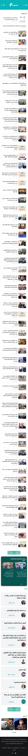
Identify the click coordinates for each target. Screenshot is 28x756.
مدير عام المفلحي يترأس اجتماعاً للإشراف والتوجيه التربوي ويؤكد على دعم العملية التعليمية (10, 322)
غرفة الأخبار (11, 701)
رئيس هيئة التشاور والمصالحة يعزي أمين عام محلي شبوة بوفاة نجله (10, 182)
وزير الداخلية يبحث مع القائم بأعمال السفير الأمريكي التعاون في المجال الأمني (10, 242)
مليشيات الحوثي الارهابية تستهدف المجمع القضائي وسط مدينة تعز (11, 434)
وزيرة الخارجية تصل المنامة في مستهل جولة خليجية (10, 190)
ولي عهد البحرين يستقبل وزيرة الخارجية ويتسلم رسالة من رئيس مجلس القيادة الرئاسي (10, 216)
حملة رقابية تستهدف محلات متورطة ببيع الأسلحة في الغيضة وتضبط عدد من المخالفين (10, 147)
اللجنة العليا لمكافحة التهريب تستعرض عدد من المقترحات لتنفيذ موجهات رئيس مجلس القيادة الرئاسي (10, 332)
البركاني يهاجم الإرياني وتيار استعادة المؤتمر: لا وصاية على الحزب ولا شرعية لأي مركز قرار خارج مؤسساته (10, 478)
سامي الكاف (11, 602)
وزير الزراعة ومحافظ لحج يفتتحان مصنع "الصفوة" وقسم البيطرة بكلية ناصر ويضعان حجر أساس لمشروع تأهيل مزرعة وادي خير (10, 524)
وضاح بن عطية (11, 674)
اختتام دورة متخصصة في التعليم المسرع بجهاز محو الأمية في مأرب (10, 415)
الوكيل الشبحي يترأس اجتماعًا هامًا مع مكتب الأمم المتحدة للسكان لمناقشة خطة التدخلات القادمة (11, 488)
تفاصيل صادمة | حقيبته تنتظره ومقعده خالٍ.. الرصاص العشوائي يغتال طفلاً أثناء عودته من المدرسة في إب (10, 66)
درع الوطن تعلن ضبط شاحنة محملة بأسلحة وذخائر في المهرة (14, 25)
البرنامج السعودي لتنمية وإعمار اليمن (18, 559)
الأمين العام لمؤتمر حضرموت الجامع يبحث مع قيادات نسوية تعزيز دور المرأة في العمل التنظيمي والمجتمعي (10, 164)
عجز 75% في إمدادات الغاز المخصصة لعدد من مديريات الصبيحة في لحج (10, 18)
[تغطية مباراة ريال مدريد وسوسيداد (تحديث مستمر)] (7, 724)
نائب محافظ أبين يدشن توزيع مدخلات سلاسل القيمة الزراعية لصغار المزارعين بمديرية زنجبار (21, 574)
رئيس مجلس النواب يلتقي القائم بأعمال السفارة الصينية (10, 225)
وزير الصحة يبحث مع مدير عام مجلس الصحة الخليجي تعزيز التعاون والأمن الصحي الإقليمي (10, 313)
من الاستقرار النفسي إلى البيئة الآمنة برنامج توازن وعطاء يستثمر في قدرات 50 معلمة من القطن (10, 295)
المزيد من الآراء (14, 709)
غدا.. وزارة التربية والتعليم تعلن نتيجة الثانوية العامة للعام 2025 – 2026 (11, 156)
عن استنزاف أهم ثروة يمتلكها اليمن (16, 610)
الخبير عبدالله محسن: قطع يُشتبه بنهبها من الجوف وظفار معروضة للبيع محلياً (15, 49)
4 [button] (12, 732)
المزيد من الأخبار (14, 553)
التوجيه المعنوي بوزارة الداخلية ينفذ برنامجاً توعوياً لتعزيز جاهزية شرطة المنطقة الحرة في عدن (11, 451)
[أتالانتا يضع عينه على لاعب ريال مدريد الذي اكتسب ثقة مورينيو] (20, 724)
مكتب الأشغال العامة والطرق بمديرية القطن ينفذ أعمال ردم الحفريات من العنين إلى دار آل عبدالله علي (10, 377)
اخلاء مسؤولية (9, 747)
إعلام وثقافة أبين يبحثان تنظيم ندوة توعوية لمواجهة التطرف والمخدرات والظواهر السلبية (11, 110)
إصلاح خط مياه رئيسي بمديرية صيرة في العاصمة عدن (10, 386)
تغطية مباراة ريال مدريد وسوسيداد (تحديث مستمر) (8, 726)
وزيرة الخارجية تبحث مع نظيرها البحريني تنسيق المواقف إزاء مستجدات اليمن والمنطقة (10, 128)
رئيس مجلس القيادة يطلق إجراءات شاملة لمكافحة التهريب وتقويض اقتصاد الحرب (10, 543)
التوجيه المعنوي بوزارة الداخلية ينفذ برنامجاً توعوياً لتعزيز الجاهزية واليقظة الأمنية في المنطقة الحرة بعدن (11, 259)
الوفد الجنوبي (22, 669)
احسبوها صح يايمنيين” (20, 682)
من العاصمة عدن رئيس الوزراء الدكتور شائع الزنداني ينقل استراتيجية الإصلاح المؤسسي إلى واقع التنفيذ (14, 637)
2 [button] (14, 732)
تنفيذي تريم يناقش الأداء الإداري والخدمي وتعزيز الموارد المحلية (10, 57)
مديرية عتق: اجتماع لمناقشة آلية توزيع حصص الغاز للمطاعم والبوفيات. (10, 251)
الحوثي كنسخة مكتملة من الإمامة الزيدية (15, 622)
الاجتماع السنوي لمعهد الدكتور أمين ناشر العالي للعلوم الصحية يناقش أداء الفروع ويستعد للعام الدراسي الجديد (10, 92)
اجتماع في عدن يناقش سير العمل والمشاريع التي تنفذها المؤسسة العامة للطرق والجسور (10, 395)
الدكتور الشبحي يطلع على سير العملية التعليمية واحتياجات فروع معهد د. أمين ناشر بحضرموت (10, 304)
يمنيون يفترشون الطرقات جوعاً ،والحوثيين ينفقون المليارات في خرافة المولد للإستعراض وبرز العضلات (14, 654)
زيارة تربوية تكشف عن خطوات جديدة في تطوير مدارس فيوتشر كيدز (10, 199)
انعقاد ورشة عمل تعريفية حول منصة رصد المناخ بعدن (11, 268)
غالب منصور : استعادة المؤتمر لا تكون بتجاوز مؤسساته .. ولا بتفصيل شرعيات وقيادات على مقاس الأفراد (10, 277)
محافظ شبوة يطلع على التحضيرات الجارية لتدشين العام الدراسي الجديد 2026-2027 (10, 173)
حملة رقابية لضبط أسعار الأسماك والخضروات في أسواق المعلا (11, 41)
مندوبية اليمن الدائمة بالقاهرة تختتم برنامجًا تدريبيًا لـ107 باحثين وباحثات (11, 286)
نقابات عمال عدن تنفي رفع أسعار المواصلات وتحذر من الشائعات (11, 101)
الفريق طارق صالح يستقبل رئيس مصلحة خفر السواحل (10, 470)
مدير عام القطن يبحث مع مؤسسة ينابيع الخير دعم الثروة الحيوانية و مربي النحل (10, 341)
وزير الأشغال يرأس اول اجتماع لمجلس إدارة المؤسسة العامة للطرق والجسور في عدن (10, 349)
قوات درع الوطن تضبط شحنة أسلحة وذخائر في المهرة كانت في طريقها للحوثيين (11, 534)
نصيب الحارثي (11, 662)
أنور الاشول (11, 687)
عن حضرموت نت (23, 747)
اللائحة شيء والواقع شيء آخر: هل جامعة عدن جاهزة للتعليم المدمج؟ (15, 695)
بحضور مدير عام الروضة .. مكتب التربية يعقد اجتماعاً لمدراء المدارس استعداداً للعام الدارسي (10, 497)
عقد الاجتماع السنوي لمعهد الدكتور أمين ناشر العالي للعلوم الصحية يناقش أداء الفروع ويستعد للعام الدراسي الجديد (10, 119)
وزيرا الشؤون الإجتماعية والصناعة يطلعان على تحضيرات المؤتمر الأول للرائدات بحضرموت (10, 359)
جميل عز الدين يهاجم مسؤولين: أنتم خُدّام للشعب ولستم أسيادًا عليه (10, 234)
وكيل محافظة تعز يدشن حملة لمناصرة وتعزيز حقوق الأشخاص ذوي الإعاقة (10, 207)
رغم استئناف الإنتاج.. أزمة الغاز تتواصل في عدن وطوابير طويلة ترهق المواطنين (14, 84)
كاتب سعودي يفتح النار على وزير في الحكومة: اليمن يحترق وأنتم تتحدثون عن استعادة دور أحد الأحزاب (10, 75)
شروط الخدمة (4, 747)
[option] (20, 569)
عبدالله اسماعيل (11, 627)
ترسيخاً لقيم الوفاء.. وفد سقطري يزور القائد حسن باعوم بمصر (11, 33)
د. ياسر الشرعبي (11, 645)
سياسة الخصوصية (16, 747)
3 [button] (13, 732)
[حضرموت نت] (14, 5)
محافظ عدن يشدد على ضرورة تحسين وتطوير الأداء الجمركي (10, 443)
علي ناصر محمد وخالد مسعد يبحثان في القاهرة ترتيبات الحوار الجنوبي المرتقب (10, 514)
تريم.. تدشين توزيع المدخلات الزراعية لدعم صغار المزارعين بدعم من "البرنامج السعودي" (8, 574)
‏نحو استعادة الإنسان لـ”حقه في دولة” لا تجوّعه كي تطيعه (15, 596)
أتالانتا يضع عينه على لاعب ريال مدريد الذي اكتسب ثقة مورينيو (21, 726)
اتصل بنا (14, 749)
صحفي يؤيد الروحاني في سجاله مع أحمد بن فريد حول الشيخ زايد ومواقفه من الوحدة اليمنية (10, 137)
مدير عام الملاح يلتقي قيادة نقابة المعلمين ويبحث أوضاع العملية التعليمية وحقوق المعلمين (10, 461)
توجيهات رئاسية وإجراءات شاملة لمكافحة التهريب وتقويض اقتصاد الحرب (10, 506)
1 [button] (21, 584)
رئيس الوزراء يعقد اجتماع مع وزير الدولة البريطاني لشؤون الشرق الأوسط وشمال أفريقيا (10, 368)
